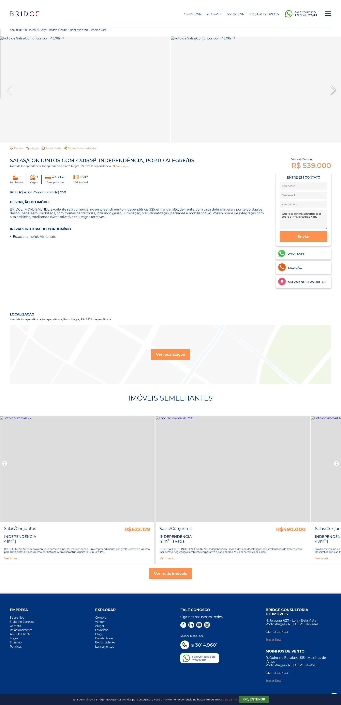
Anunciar (235, 14)
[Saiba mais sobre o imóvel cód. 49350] (233, 469)
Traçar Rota (274, 639)
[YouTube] (199, 625)
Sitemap (16, 642)
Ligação (34, 148)
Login (14, 638)
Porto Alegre (58, 30)
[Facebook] (183, 625)
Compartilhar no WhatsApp (82, 148)
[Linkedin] (191, 625)
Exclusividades (264, 14)
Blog (98, 634)
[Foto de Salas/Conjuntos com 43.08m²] (85, 90)
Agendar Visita (53, 148)
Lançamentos (104, 646)
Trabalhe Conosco (22, 622)
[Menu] (328, 13)
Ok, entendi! (254, 699)
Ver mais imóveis (170, 573)
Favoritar (18, 148)
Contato (15, 626)
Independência (78, 30)
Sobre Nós (17, 617)
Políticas (16, 646)
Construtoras (104, 638)
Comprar (192, 14)
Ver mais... (11, 558)
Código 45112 (98, 30)
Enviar (303, 236)
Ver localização (170, 354)
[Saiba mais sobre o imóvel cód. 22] (77, 469)
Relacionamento (21, 630)
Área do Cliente (20, 634)
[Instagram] (207, 625)
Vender (100, 622)
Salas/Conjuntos (35, 30)
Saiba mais (232, 699)
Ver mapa (122, 166)
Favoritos (101, 630)
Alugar (214, 14)
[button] (332, 89)
